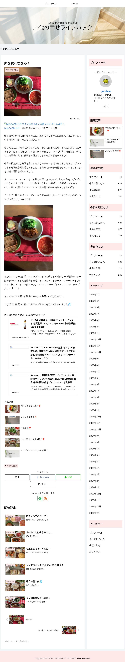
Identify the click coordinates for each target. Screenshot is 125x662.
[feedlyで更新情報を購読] (39, 498)
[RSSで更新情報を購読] (45, 498)
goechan (106, 91)
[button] (42, 484)
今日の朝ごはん (12, 466)
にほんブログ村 (12, 128)
